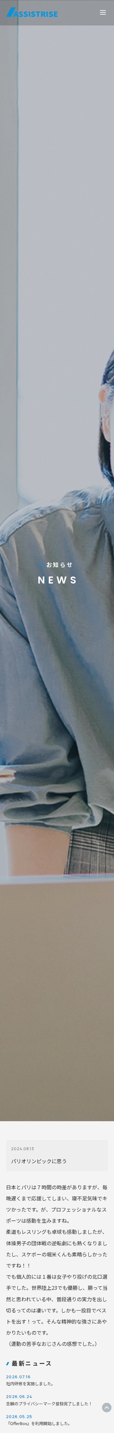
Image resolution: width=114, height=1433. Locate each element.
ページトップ (106, 1407)
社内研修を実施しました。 (30, 1380)
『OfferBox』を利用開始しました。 (39, 1420)
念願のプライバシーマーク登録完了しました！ (49, 1400)
